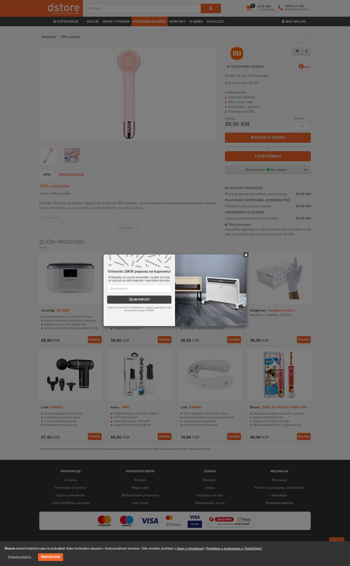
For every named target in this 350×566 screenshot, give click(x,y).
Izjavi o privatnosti (190, 548)
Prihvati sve (50, 557)
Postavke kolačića (19, 557)
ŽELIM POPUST (139, 299)
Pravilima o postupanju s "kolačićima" (234, 548)
